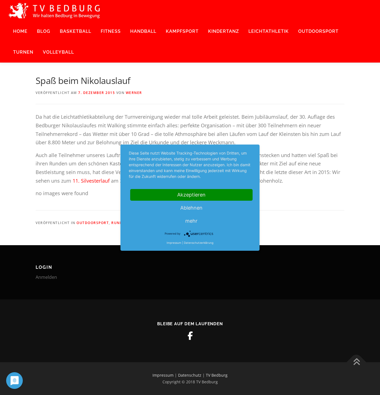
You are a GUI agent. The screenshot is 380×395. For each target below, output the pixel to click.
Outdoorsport (318, 31)
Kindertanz (223, 31)
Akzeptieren (191, 195)
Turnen (23, 52)
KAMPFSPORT (182, 31)
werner (134, 92)
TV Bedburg (217, 375)
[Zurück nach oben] (356, 362)
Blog (43, 31)
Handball (143, 31)
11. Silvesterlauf (92, 180)
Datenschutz (189, 375)
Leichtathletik (268, 31)
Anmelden (46, 277)
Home (20, 31)
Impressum (163, 375)
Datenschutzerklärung (198, 242)
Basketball (75, 31)
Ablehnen (191, 208)
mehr (191, 221)
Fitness (111, 31)
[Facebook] (190, 336)
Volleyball (58, 52)
